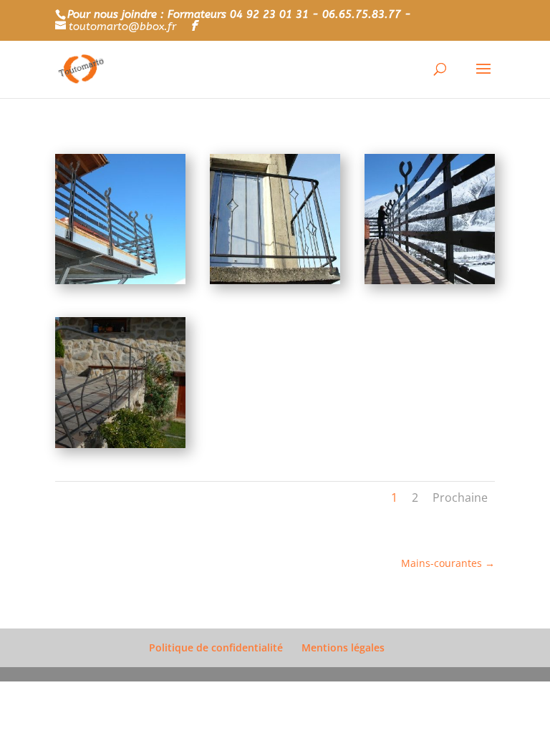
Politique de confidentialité (216, 647)
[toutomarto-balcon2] (275, 280)
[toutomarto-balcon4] (120, 444)
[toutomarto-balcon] (120, 280)
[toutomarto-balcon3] (430, 280)
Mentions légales (343, 647)
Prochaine (460, 497)
